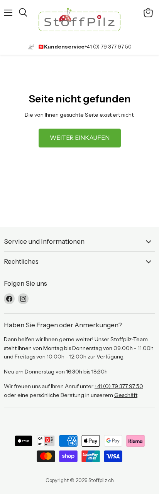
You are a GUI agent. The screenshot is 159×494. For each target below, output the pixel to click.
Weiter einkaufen (80, 137)
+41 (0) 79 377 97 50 (108, 47)
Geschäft (125, 395)
